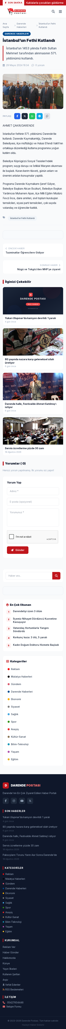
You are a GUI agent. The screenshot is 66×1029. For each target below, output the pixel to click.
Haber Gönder (11, 952)
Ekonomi (16, 699)
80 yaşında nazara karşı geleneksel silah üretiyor (30, 826)
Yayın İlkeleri (10, 968)
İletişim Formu (13, 1006)
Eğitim (14, 759)
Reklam (15, 669)
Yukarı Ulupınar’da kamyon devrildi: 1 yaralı (26, 817)
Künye (6, 963)
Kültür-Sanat (18, 736)
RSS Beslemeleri (14, 989)
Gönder (19, 550)
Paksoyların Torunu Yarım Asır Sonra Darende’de (30, 854)
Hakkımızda (9, 957)
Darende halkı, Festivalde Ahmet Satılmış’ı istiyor (29, 836)
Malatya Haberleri (21, 676)
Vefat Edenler (12, 984)
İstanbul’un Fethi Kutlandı (22, 218)
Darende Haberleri (21, 25)
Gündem (16, 684)
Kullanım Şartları (11, 974)
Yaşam (15, 751)
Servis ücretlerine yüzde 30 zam (21, 845)
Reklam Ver (9, 946)
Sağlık (14, 714)
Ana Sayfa (6, 25)
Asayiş (15, 729)
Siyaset (15, 706)
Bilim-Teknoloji (20, 744)
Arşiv (5, 979)
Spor (13, 721)
